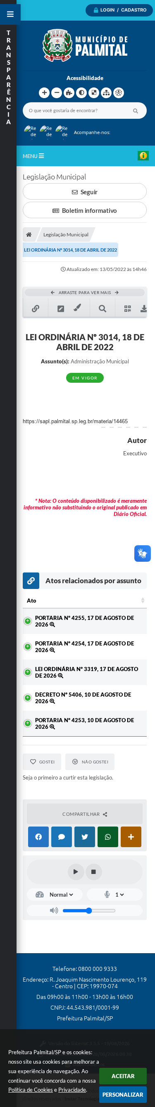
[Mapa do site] (106, 92)
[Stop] (94, 872)
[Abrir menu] (10, 14)
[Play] (76, 872)
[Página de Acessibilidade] (118, 92)
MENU (31, 156)
